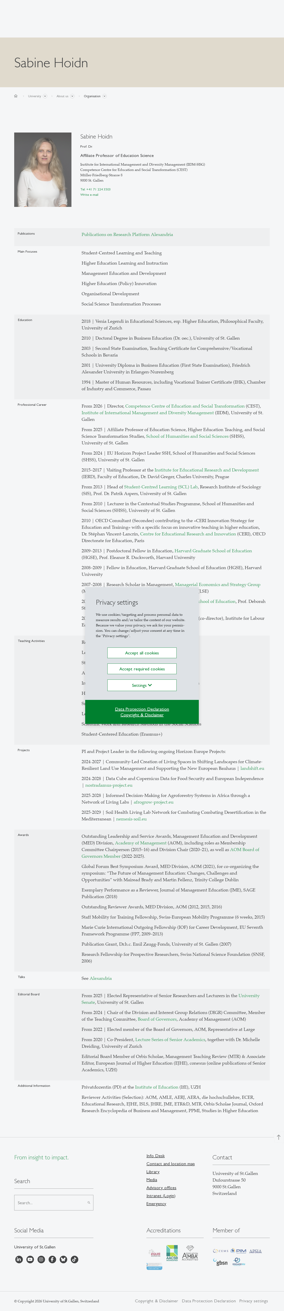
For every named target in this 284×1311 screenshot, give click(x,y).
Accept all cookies (142, 653)
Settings (140, 685)
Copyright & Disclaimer (142, 714)
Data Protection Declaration (142, 709)
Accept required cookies (142, 668)
